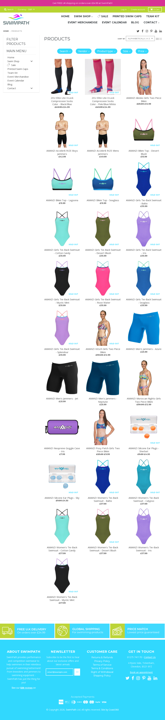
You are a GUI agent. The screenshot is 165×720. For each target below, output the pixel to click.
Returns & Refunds (102, 657)
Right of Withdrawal (102, 672)
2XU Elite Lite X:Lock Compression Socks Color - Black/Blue (62, 101)
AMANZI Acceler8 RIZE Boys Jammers (62, 152)
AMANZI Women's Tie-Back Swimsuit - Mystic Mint (62, 598)
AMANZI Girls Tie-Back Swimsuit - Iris (143, 251)
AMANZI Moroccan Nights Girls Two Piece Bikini (144, 400)
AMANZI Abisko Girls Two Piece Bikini (143, 99)
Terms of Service (102, 664)
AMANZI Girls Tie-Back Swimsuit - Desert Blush (103, 251)
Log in (124, 9)
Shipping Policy (102, 675)
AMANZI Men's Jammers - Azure (143, 349)
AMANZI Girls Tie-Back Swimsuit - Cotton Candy (62, 251)
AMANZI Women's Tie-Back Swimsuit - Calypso (144, 499)
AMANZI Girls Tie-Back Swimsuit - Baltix (143, 202)
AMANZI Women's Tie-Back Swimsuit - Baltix (103, 499)
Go (77, 672)
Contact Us (150, 657)
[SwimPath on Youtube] (156, 30)
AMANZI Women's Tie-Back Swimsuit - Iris (144, 549)
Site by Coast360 (110, 709)
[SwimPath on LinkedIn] (160, 30)
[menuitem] (65, 16)
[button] (65, 51)
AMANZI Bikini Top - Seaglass (103, 200)
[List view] (160, 38)
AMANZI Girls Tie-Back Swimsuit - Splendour (62, 350)
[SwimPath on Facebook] (142, 30)
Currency (22, 9)
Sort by (121, 39)
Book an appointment (141, 672)
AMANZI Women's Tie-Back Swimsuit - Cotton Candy (62, 549)
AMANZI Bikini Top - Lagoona (62, 200)
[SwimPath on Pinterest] (151, 30)
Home (6, 31)
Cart (156, 9)
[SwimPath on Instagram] (147, 30)
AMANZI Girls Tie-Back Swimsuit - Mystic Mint (62, 301)
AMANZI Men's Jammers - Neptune (103, 400)
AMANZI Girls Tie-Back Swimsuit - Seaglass (143, 301)
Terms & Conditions (102, 668)
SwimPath (71, 709)
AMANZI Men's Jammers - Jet (62, 398)
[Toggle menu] (31, 61)
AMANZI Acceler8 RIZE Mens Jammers (103, 152)
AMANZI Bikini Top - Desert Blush (144, 152)
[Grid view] (157, 38)
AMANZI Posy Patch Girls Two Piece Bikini (103, 450)
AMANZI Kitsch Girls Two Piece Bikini (103, 350)
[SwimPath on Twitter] (138, 30)
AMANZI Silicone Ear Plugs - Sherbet (144, 450)
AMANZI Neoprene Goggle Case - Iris (62, 450)
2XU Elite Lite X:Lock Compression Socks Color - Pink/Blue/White (103, 101)
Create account (138, 9)
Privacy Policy (102, 661)
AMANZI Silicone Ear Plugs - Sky (62, 497)
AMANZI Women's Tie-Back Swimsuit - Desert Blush (103, 549)
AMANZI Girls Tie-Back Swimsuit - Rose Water (103, 301)
